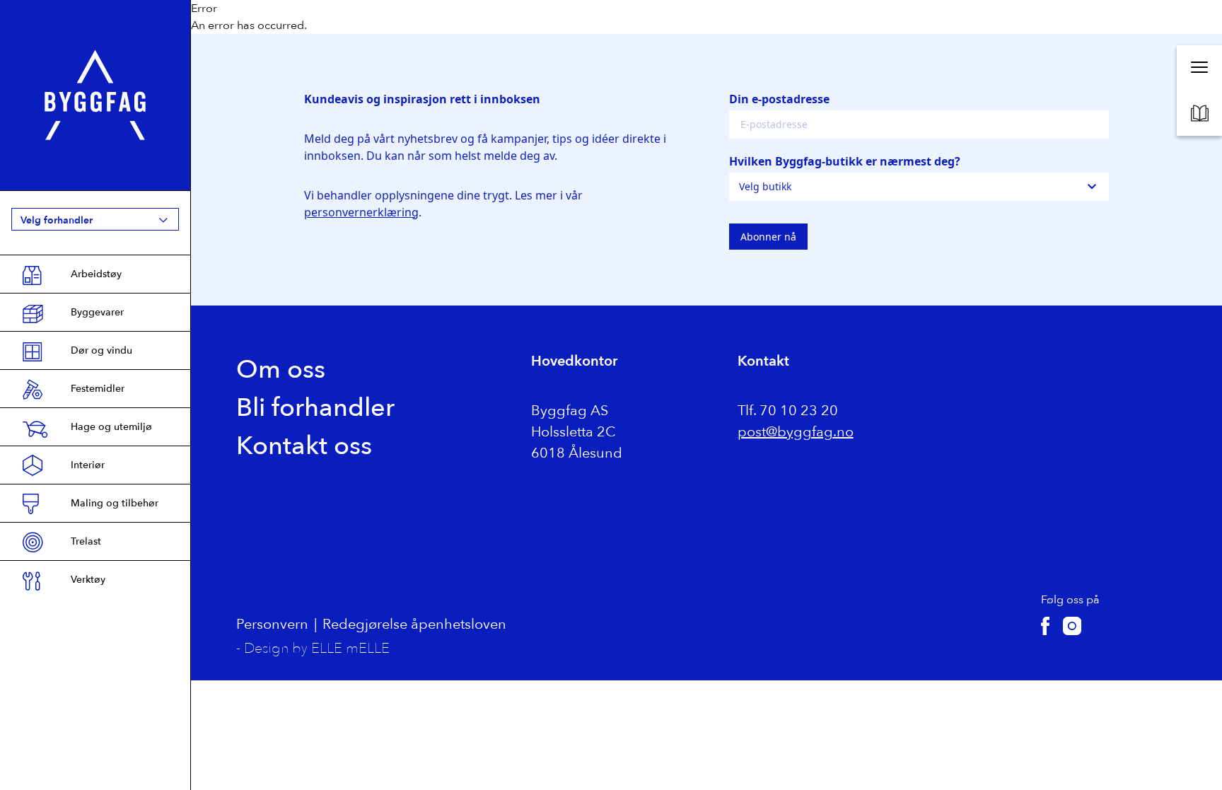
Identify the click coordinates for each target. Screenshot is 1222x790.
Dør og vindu (101, 350)
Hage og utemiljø (111, 427)
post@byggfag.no (796, 431)
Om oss (280, 369)
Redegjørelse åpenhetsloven (414, 624)
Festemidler (97, 388)
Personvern (272, 624)
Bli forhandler (315, 407)
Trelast (86, 541)
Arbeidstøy (96, 274)
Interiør (88, 465)
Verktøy (88, 579)
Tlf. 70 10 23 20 (788, 410)
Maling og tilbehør (114, 503)
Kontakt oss (304, 446)
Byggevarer (97, 312)
